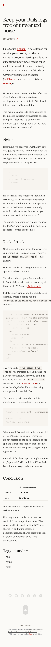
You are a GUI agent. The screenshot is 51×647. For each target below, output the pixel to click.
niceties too (28, 383)
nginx (9, 561)
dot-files (28, 626)
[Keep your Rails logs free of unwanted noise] (17, 39)
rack (8, 566)
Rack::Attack (34, 286)
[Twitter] (23, 596)
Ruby (31, 634)
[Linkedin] (29, 596)
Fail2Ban (9, 79)
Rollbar (21, 48)
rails (8, 556)
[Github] (17, 596)
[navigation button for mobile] (6, 4)
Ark (21, 626)
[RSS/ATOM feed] (11, 596)
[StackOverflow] (35, 596)
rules (6, 83)
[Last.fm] (40, 596)
